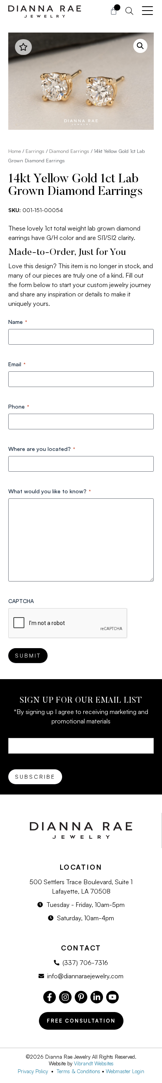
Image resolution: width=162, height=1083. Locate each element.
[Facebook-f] (49, 997)
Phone (18, 406)
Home (14, 151)
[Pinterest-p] (81, 997)
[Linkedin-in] (96, 997)
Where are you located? (41, 448)
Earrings (35, 151)
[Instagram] (65, 997)
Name (17, 321)
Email (17, 364)
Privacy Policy (34, 1071)
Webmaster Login (125, 1071)
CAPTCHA (21, 601)
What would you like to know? (49, 491)
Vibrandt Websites (94, 1063)
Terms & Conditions (78, 1071)
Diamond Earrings (69, 151)
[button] (140, 46)
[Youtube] (112, 997)
